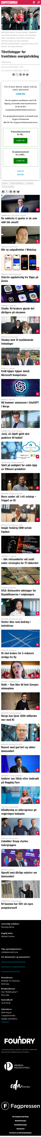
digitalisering (8, 187)
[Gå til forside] (15, 2)
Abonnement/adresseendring (13, 961)
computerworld (17, 183)
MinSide (20, 174)
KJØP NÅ (21, 141)
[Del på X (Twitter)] (17, 74)
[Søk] (38, 2)
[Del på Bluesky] (27, 74)
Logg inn (20, 93)
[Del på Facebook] (13, 74)
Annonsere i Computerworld (13, 966)
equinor (29, 183)
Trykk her (5, 1022)
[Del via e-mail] (23, 74)
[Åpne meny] (33, 2)
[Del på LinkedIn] (20, 74)
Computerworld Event (10, 971)
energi (5, 183)
